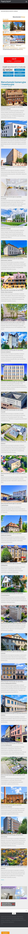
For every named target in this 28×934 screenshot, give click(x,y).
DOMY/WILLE (8, 75)
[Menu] (26, 1)
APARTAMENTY (19, 75)
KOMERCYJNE (19, 70)
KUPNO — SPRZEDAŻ (14, 60)
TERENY (19, 73)
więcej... (2, 880)
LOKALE (8, 73)
